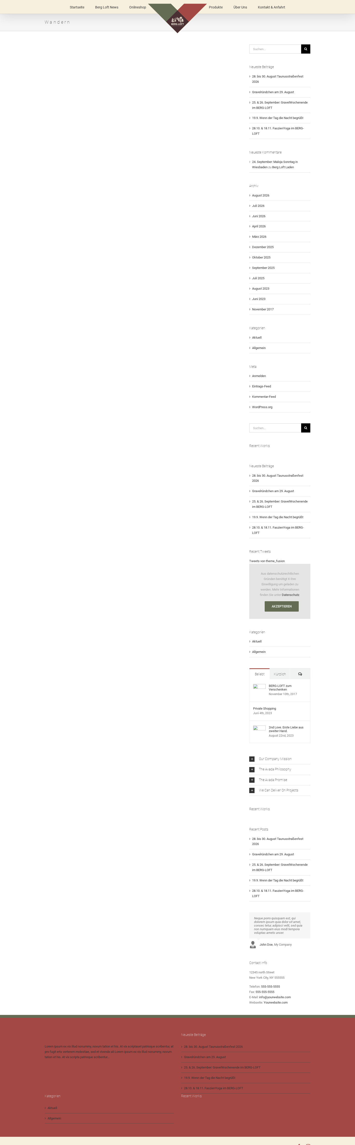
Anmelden (259, 376)
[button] (279, 759)
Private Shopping (264, 708)
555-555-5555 (270, 986)
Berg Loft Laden (283, 167)
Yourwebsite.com (276, 1002)
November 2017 (263, 309)
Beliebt (259, 674)
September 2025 (263, 268)
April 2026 (259, 226)
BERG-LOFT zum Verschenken (280, 687)
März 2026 (259, 236)
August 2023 (260, 288)
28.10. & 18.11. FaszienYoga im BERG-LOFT (213, 1088)
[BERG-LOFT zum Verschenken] (259, 686)
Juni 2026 (258, 216)
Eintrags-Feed (261, 386)
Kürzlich (280, 674)
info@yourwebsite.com (275, 997)
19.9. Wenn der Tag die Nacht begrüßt (277, 118)
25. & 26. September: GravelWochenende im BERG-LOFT (222, 1067)
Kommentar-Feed (264, 396)
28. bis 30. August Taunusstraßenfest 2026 (213, 1046)
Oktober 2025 (261, 257)
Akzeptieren (282, 606)
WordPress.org (262, 407)
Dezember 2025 (263, 247)
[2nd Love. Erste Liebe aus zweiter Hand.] (259, 728)
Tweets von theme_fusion (267, 561)
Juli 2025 (258, 278)
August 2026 (260, 195)
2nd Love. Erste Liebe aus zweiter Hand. (286, 729)
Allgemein (259, 348)
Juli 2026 (258, 206)
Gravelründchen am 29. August (273, 92)
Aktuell (257, 337)
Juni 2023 (258, 299)
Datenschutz (290, 595)
